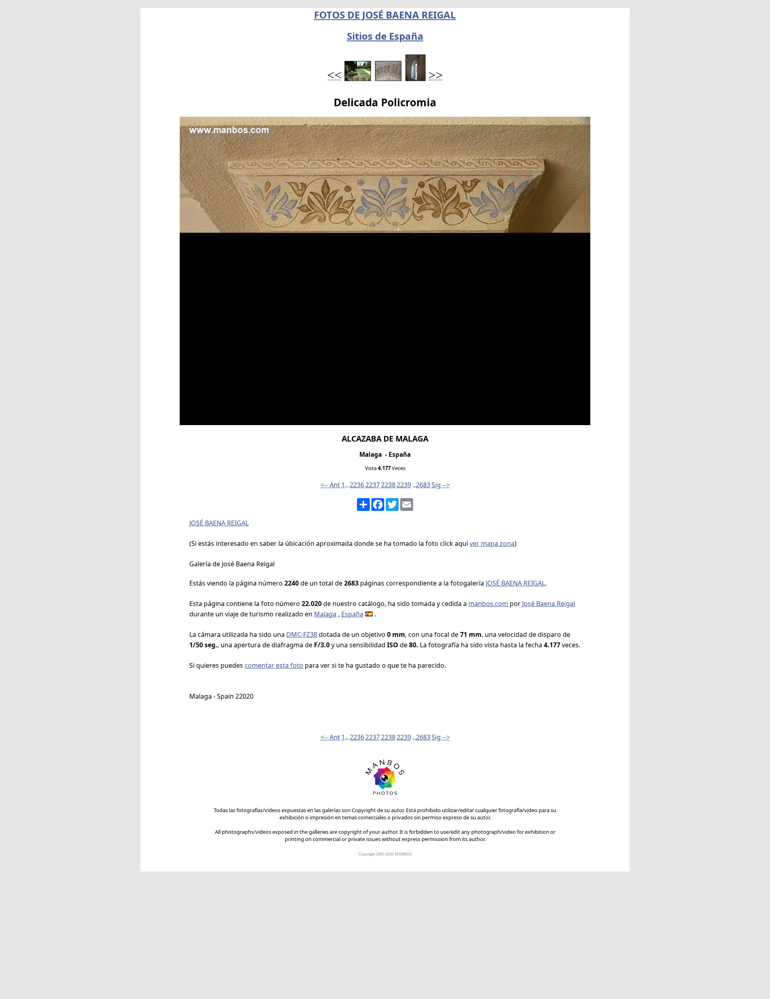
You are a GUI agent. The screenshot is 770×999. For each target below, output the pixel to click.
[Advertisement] (385, 939)
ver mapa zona (492, 543)
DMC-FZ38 (301, 634)
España (352, 614)
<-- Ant (330, 484)
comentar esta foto (274, 665)
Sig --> (441, 484)
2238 (388, 484)
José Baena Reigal (548, 603)
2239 (404, 484)
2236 (357, 484)
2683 (423, 484)
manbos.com (488, 603)
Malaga (325, 614)
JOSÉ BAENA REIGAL (219, 523)
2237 (372, 484)
